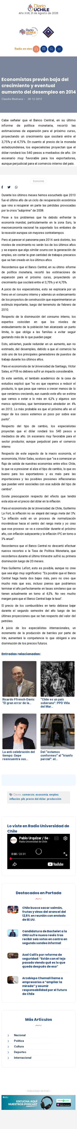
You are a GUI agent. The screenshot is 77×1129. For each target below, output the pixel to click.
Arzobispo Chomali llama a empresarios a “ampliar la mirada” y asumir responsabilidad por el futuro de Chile (44, 986)
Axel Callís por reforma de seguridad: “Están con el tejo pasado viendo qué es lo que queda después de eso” (43, 960)
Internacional (22, 1057)
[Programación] (43, 49)
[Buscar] (51, 49)
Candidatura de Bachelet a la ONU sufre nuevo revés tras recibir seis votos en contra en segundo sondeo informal (44, 937)
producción (54, 798)
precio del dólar (36, 798)
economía (42, 794)
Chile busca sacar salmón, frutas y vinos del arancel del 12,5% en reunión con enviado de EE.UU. (44, 914)
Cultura (19, 1046)
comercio (28, 794)
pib (23, 798)
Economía (38, 181)
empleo (53, 794)
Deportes (20, 1052)
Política (19, 1041)
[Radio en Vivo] (36, 49)
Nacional (20, 1035)
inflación (14, 798)
